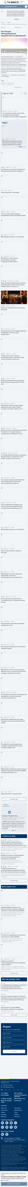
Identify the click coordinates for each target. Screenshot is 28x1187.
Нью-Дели (9, 1037)
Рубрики (4, 1105)
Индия (3, 83)
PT (14, 1089)
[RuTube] (2, 1127)
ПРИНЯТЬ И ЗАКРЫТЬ (14, 1184)
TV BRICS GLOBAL (6, 1098)
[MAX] (15, 1127)
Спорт (16, 1112)
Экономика (17, 1108)
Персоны (3, 1116)
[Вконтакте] (2, 1122)
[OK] (6, 1122)
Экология (17, 1116)
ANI (18, 75)
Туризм (3, 1112)
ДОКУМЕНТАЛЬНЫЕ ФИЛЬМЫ (20, 1095)
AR (22, 1089)
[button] (4, 830)
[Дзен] (15, 1122)
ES (18, 1089)
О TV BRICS (4, 1093)
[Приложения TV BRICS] (2, 1134)
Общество (4, 1108)
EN (6, 1089)
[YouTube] (11, 1122)
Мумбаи (8, 1033)
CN (10, 1089)
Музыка (16, 1114)
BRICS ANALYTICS (19, 1098)
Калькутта (9, 1042)
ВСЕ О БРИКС (18, 1093)
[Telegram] (6, 1127)
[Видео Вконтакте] (11, 1127)
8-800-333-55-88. (5, 1156)
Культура (10, 83)
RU (1, 1089)
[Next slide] (26, 53)
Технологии (4, 1110)
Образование (18, 1110)
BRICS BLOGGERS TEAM (6, 1101)
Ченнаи (8, 1046)
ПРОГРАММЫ (5, 1095)
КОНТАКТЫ (17, 1100)
